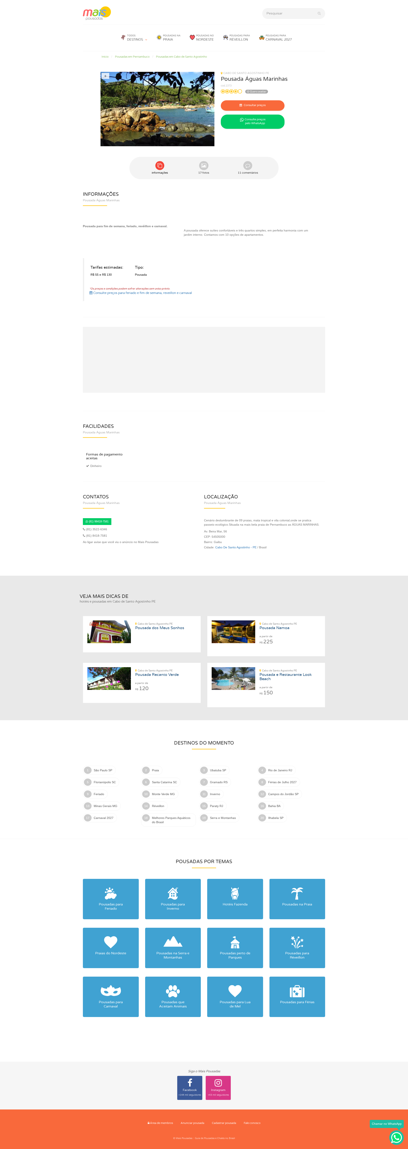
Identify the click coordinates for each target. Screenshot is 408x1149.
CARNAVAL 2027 (279, 37)
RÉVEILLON (240, 37)
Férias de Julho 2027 (282, 782)
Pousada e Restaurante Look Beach (285, 675)
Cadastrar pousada (224, 1123)
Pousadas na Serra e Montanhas (172, 955)
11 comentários (248, 173)
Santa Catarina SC (164, 782)
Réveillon (158, 806)
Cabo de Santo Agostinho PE (246, 73)
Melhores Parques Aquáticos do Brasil (171, 820)
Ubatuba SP (218, 770)
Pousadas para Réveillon (297, 955)
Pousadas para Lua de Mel (235, 1004)
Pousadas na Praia (297, 904)
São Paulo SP (103, 770)
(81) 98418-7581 (98, 521)
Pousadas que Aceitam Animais (173, 1004)
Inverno (215, 794)
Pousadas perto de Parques (235, 955)
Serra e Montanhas (223, 818)
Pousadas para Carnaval (111, 1004)
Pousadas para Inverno (173, 906)
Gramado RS (219, 782)
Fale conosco (252, 1123)
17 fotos (203, 173)
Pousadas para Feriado (111, 906)
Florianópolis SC (105, 782)
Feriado (99, 794)
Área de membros (161, 1123)
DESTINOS (135, 37)
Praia (155, 770)
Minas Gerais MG (105, 806)
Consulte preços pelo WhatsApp (255, 121)
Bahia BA (274, 806)
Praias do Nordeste (110, 953)
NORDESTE (205, 37)
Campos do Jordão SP (283, 794)
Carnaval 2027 (103, 818)
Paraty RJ (216, 806)
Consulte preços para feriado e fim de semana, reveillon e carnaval (142, 293)
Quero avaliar (257, 91)
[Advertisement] (204, 360)
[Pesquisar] (319, 13)
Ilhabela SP (275, 818)
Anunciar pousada (192, 1123)
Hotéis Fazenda (235, 904)
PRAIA (171, 37)
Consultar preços (254, 105)
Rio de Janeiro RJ (280, 770)
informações (160, 173)
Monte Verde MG (163, 794)
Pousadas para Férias (297, 1002)
